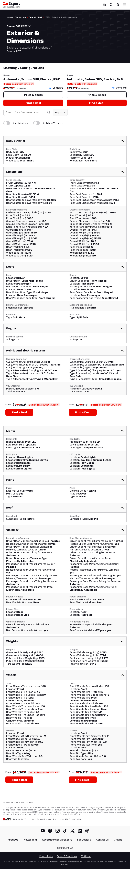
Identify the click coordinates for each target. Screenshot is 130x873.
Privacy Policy (46, 856)
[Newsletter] (104, 4)
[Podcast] (87, 831)
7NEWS (118, 839)
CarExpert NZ (65, 847)
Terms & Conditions (67, 856)
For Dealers (84, 839)
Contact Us (102, 839)
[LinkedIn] (80, 831)
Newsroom (30, 839)
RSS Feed (86, 856)
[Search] (111, 4)
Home (10, 17)
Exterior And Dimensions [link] (64, 17)
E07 (40, 17)
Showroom (20, 17)
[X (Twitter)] (72, 831)
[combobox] (26, 26)
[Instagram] (58, 831)
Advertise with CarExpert (57, 839)
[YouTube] (43, 831)
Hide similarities (20, 123)
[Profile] (117, 4)
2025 (47, 17)
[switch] (6, 123)
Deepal (32, 17)
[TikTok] (65, 831)
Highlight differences (52, 123)
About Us (13, 839)
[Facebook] (50, 831)
